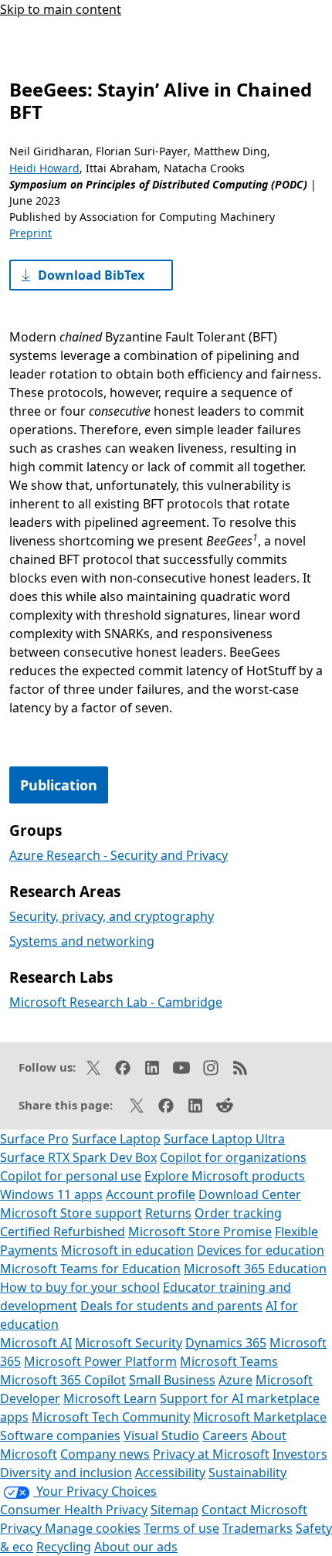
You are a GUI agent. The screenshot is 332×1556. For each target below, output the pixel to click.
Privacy (22, 1528)
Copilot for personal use (70, 1175)
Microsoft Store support (71, 1212)
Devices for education (260, 1250)
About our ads (136, 1546)
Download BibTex (91, 275)
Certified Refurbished (62, 1231)
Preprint (30, 233)
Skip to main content (60, 9)
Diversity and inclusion (66, 1472)
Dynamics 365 (225, 1342)
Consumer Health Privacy (73, 1509)
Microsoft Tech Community (111, 1416)
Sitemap (174, 1509)
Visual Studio (161, 1435)
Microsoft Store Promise (200, 1231)
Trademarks (257, 1528)
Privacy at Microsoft (211, 1454)
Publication (58, 785)
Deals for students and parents (171, 1305)
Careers (225, 1435)
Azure (235, 1379)
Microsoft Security (128, 1342)
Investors (300, 1454)
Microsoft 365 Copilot (63, 1379)
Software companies (60, 1435)
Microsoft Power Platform (100, 1361)
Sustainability (247, 1472)
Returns (168, 1212)
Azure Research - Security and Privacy (118, 855)
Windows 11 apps (51, 1194)
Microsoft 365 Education (255, 1268)
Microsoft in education (127, 1250)
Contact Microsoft (254, 1509)
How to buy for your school (80, 1287)
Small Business (172, 1379)
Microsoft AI (36, 1342)
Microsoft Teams (229, 1361)
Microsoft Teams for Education (90, 1268)
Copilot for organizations (233, 1157)
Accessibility (170, 1472)
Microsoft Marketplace (260, 1416)
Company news (105, 1454)
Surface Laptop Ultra (224, 1138)
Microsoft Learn (110, 1398)
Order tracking (238, 1212)
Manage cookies (93, 1528)
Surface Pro (34, 1138)
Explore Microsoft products (224, 1175)
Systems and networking (81, 941)
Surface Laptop (116, 1138)
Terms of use (181, 1528)
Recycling (63, 1546)
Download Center (249, 1194)
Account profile (150, 1194)
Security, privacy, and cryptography (111, 916)
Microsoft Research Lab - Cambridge (115, 1002)
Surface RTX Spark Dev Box (78, 1157)
